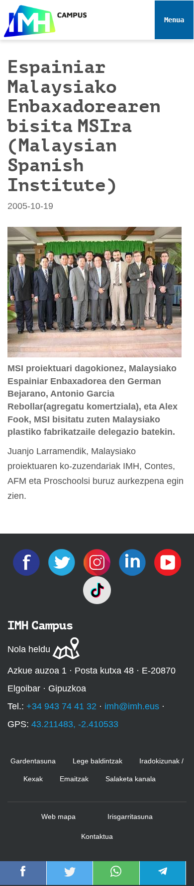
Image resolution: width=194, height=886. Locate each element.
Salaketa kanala (130, 779)
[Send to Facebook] (23, 878)
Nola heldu (28, 649)
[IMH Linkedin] (133, 562)
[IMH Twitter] (63, 562)
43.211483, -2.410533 (74, 724)
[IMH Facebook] (27, 562)
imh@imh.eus (131, 706)
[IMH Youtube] (167, 562)
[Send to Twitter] (70, 878)
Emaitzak (74, 779)
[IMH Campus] (43, 18)
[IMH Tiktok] (97, 590)
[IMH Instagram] (98, 562)
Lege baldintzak (97, 761)
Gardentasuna (33, 761)
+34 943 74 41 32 (61, 706)
